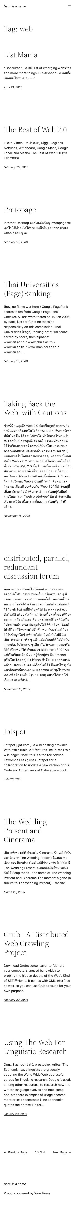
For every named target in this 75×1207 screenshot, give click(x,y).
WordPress (42, 1193)
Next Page (62, 1152)
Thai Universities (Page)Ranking (31, 289)
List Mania (21, 54)
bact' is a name (15, 6)
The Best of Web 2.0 (35, 129)
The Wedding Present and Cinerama (25, 830)
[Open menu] (69, 6)
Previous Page (15, 1152)
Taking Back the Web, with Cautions (35, 408)
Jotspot (15, 731)
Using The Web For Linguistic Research (35, 1047)
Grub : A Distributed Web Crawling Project (36, 943)
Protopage (20, 209)
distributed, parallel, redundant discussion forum (37, 567)
